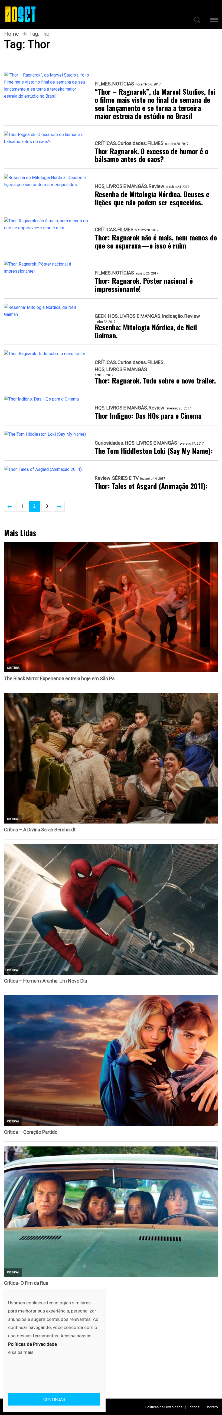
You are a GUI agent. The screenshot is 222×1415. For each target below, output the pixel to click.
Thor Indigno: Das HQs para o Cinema (148, 416)
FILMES (103, 84)
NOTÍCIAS (123, 84)
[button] (214, 20)
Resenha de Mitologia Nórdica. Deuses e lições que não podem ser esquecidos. (152, 198)
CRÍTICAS (105, 143)
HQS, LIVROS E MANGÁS (121, 186)
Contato (211, 1407)
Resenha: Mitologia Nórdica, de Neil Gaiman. (146, 331)
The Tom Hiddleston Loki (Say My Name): (154, 451)
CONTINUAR (54, 1399)
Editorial (194, 1407)
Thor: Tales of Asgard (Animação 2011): (151, 486)
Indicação (172, 316)
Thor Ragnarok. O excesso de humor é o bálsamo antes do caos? (151, 155)
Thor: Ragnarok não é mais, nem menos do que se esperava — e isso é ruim (156, 241)
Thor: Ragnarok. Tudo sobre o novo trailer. (155, 380)
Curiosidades (131, 143)
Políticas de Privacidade (163, 1407)
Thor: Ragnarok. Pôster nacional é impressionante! (144, 285)
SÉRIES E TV (125, 478)
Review (156, 186)
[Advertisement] (111, 1332)
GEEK (100, 316)
